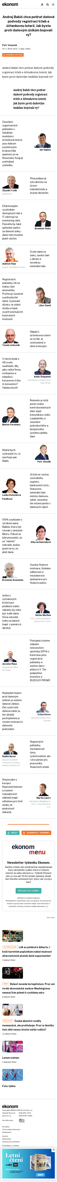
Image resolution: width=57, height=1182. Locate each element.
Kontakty (6, 1127)
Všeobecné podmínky (11, 1142)
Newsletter (6, 1139)
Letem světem (10, 1057)
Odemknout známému (38, 833)
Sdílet (14, 833)
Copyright (6, 1110)
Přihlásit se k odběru (28, 891)
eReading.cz (44, 801)
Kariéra (5, 1136)
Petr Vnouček (9, 45)
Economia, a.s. (27, 1110)
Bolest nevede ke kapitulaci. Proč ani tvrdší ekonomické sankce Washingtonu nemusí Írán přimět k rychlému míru (28, 988)
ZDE (46, 906)
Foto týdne (8, 1086)
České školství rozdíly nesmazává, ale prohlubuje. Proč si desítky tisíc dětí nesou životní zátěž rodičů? (28, 1025)
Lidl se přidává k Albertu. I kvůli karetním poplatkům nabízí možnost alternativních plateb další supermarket (27, 951)
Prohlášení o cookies (10, 1146)
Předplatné (6, 1132)
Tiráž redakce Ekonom (11, 1129)
